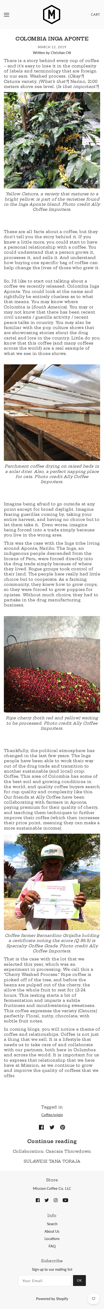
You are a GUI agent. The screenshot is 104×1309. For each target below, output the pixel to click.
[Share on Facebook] (41, 1126)
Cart (95, 14)
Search (52, 1224)
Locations (52, 1238)
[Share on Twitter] (52, 1126)
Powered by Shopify (52, 1298)
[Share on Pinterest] (62, 1126)
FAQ (52, 1246)
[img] (37, 1199)
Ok (79, 1280)
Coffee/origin (52, 1115)
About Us (52, 1231)
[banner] (51, 14)
